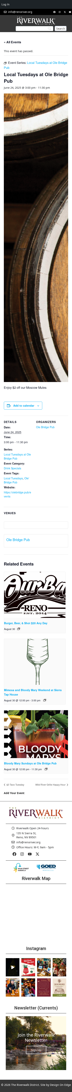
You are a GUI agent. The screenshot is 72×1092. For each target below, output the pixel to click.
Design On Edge (60, 1085)
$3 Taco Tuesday (15, 784)
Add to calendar (23, 405)
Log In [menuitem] (5, 4)
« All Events (12, 42)
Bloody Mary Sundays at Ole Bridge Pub (30, 763)
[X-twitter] (65, 12)
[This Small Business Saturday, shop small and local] (44, 967)
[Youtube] (70, 12)
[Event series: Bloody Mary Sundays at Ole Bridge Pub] (46, 769)
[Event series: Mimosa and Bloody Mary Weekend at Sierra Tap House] (44, 700)
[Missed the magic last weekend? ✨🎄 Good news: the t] (12, 967)
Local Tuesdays (13, 478)
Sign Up (36, 1050)
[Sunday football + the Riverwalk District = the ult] (28, 987)
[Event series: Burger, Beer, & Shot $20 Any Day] (18, 629)
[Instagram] (59, 12)
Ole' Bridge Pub (16, 480)
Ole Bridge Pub (45, 427)
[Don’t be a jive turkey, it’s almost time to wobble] (44, 987)
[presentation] (34, 595)
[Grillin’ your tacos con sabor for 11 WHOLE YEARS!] (12, 987)
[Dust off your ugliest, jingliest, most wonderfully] (28, 967)
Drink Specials (12, 468)
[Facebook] (54, 12)
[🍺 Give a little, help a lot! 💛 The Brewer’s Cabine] (59, 987)
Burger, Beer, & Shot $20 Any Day (25, 623)
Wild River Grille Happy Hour (50, 784)
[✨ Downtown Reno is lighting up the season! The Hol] (59, 967)
